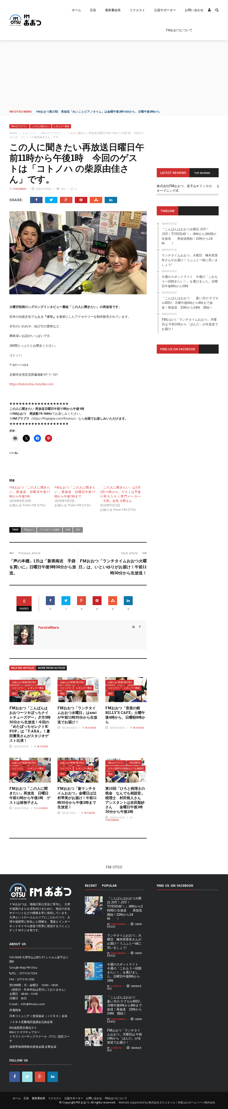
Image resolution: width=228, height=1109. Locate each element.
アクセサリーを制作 (50, 529)
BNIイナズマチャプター (24, 1032)
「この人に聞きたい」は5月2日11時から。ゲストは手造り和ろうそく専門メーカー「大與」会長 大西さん (120, 494)
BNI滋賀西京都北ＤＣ (23, 1028)
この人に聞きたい (41, 126)
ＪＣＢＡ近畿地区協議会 (25, 1022)
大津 (67, 529)
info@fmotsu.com (33, 1004)
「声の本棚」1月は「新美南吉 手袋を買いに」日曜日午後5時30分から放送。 (42, 566)
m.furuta (42, 746)
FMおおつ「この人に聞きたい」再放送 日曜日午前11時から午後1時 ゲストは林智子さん (29, 795)
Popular (109, 885)
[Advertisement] (114, 73)
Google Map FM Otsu (23, 967)
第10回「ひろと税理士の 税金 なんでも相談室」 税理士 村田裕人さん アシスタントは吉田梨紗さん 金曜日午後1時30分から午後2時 (127, 800)
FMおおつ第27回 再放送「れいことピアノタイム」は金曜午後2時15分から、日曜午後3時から (98, 111)
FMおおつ (29, 529)
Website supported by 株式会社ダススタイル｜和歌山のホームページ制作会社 (167, 1102)
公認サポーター (165, 10)
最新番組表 (113, 10)
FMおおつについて (179, 30)
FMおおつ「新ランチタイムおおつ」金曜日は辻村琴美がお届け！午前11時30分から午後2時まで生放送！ (77, 797)
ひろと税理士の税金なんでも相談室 (126, 768)
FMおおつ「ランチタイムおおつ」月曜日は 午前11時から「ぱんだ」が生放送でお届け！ (124, 1036)
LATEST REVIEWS (173, 173)
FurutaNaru (19, 188)
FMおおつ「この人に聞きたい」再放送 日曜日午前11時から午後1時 (29, 491)
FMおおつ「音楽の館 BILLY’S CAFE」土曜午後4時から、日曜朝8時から (125, 714)
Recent (91, 885)
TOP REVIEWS (202, 173)
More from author (51, 668)
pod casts (135, 762)
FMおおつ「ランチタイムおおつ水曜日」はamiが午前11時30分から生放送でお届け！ (77, 714)
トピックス (17, 687)
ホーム (76, 10)
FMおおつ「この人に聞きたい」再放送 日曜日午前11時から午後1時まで (75, 491)
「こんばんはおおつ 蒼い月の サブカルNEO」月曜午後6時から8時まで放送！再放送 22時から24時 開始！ (125, 1005)
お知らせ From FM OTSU (24, 682)
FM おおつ (82, 1102)
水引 (78, 529)
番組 (14, 693)
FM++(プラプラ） (19, 126)
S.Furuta (42, 808)
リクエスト (137, 10)
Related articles (23, 668)
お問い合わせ (194, 10)
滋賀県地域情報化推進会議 (26, 1047)
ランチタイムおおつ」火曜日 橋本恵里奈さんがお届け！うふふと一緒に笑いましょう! (124, 941)
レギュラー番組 (61, 126)
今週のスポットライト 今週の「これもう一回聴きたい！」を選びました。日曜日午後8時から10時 (124, 972)
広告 (93, 10)
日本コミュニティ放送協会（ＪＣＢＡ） (35, 1016)
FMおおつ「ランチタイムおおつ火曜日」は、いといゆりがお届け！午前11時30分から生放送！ (113, 566)
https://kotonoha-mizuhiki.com (31, 384)
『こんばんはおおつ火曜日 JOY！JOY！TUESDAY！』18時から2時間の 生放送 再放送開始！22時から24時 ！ (125, 908)
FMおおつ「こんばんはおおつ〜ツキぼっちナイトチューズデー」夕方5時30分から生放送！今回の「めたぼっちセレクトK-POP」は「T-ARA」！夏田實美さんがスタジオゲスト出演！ (30, 724)
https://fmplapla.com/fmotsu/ (54, 418)
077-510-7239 (28, 973)
